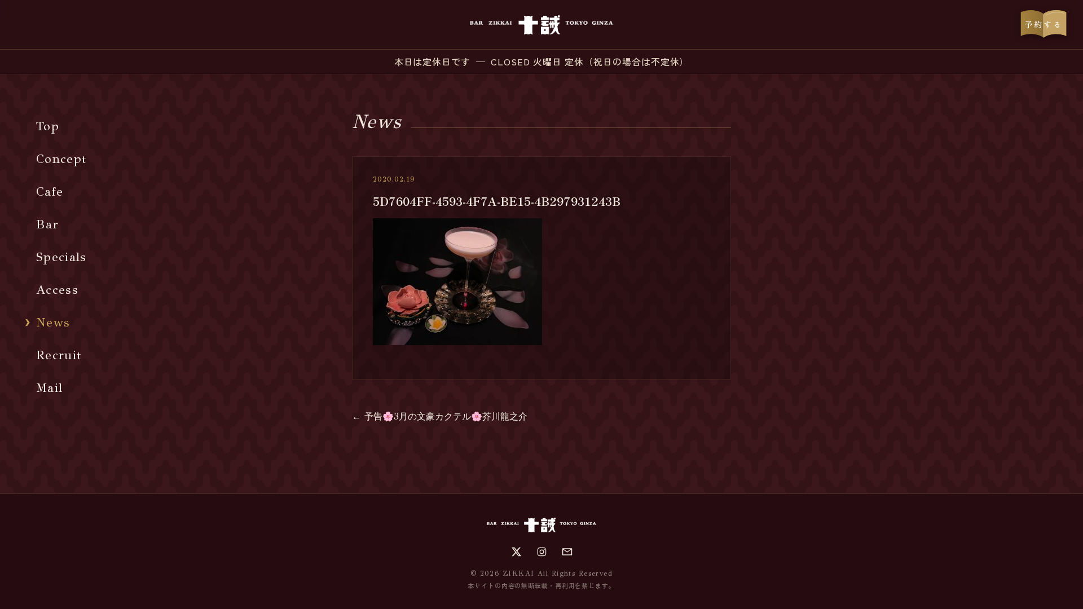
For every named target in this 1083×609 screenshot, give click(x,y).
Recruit (58, 355)
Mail (49, 387)
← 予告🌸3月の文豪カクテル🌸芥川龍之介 (439, 416)
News (53, 322)
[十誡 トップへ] (541, 24)
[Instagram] (541, 551)
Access (57, 289)
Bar (47, 224)
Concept (61, 158)
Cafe (49, 191)
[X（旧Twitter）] (516, 551)
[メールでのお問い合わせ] (567, 551)
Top (47, 126)
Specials (61, 256)
